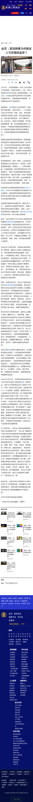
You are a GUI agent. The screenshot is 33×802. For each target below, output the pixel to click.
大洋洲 (26, 598)
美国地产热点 (13, 700)
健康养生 (23, 681)
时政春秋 (23, 659)
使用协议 (4, 774)
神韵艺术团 (13, 780)
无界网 (16, 785)
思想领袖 (23, 661)
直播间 (11, 620)
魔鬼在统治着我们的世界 (20, 743)
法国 (6, 601)
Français (10, 603)
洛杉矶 (20, 598)
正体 (27, 1)
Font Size (24, 82)
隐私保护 (26, 772)
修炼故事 (15, 762)
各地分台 (21, 1)
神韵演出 (11, 644)
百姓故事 (15, 757)
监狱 (6, 93)
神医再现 (22, 693)
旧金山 (11, 601)
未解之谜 (12, 683)
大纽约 (10, 598)
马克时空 (23, 673)
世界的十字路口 (25, 671)
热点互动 (23, 654)
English (3, 603)
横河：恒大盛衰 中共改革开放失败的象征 (27, 515)
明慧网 (4, 785)
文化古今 (12, 697)
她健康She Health (25, 686)
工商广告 (15, 764)
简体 (30, 1)
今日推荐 (11, 642)
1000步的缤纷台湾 (19, 725)
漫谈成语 (12, 693)
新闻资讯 (17, 614)
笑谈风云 (12, 686)
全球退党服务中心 (22, 782)
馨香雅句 (12, 690)
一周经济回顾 (14, 668)
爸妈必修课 (13, 695)
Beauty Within (19, 717)
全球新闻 (12, 652)
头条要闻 (11, 639)
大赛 (15, 1)
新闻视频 (13, 649)
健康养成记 (23, 690)
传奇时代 (15, 736)
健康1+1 (22, 683)
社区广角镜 (13, 671)
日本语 (23, 603)
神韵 (11, 1)
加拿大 (15, 598)
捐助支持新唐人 (14, 624)
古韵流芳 (12, 688)
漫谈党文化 (16, 759)
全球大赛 (18, 644)
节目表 (20, 617)
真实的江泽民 (17, 748)
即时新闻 (25, 639)
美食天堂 (17, 712)
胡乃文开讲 (23, 688)
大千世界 (17, 719)
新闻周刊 (12, 664)
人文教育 (13, 681)
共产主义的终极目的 (19, 741)
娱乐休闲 (18, 702)
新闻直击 (12, 661)
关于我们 (12, 772)
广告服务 (19, 774)
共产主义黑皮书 (17, 755)
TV (22, 13)
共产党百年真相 (17, 738)
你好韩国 (17, 710)
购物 (22, 624)
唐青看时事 (24, 668)
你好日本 (17, 707)
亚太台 (17, 601)
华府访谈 (12, 666)
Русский (17, 603)
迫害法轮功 (10, 222)
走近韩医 (22, 695)
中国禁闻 (12, 657)
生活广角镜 (18, 705)
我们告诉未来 (17, 734)
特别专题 (16, 731)
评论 (6, 43)
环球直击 (12, 654)
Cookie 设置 (16, 799)
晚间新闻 (12, 659)
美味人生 (17, 714)
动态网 (10, 785)
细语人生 (23, 678)
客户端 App (5, 776)
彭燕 (9, 350)
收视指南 (19, 772)
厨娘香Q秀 (18, 721)
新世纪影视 (23, 785)
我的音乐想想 (19, 728)
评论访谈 (24, 649)
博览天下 (18, 642)
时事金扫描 (24, 657)
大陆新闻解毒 (25, 675)
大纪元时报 (21, 780)
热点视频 (18, 639)
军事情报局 (24, 666)
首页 (2, 43)
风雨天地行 (16, 752)
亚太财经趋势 (14, 673)
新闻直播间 (15, 13)
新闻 (10, 630)
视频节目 (12, 617)
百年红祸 (15, 750)
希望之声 (11, 782)
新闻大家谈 (24, 652)
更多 (3, 787)
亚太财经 (12, 675)
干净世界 (4, 782)
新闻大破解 (24, 664)
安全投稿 (11, 774)
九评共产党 (16, 745)
